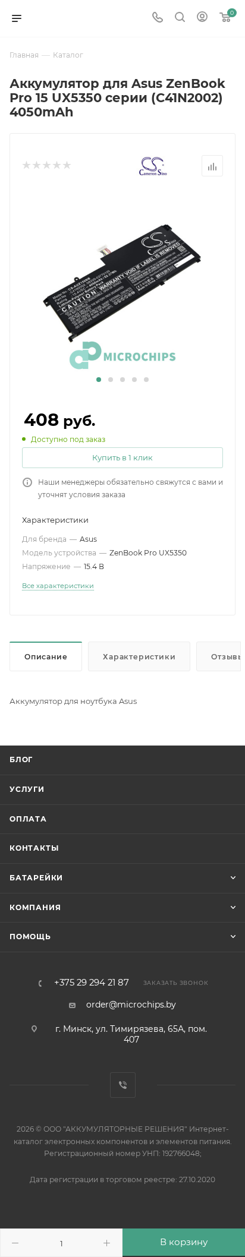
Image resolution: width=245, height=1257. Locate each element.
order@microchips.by (131, 1004)
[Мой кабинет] (202, 18)
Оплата (28, 818)
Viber (123, 1085)
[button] (99, 379)
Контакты (34, 848)
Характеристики (139, 656)
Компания (35, 907)
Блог (21, 759)
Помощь (30, 936)
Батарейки (36, 877)
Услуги (27, 789)
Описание (45, 656)
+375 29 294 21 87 (91, 982)
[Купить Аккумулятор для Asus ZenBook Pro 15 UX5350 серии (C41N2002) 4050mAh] (122, 282)
